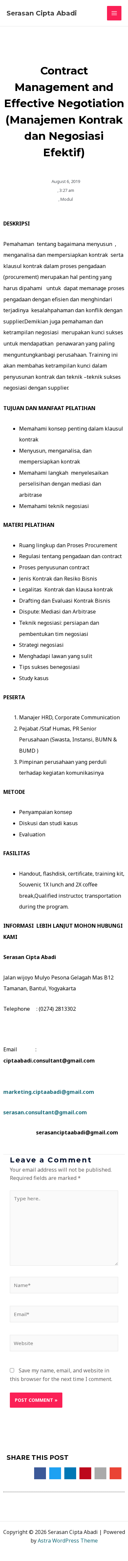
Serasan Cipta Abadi (42, 13)
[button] (40, 1473)
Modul (66, 199)
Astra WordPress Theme (68, 1540)
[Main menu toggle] (114, 13)
